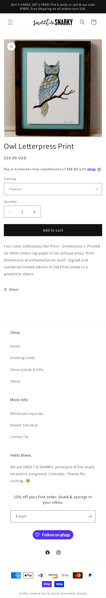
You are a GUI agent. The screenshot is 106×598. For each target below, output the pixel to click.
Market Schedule (24, 425)
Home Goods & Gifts (27, 369)
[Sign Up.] (89, 516)
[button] (10, 22)
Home (15, 346)
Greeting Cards (22, 357)
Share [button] (14, 289)
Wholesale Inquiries (26, 413)
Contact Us (19, 436)
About (15, 381)
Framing (10, 179)
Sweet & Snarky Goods (45, 593)
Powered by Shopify (73, 593)
